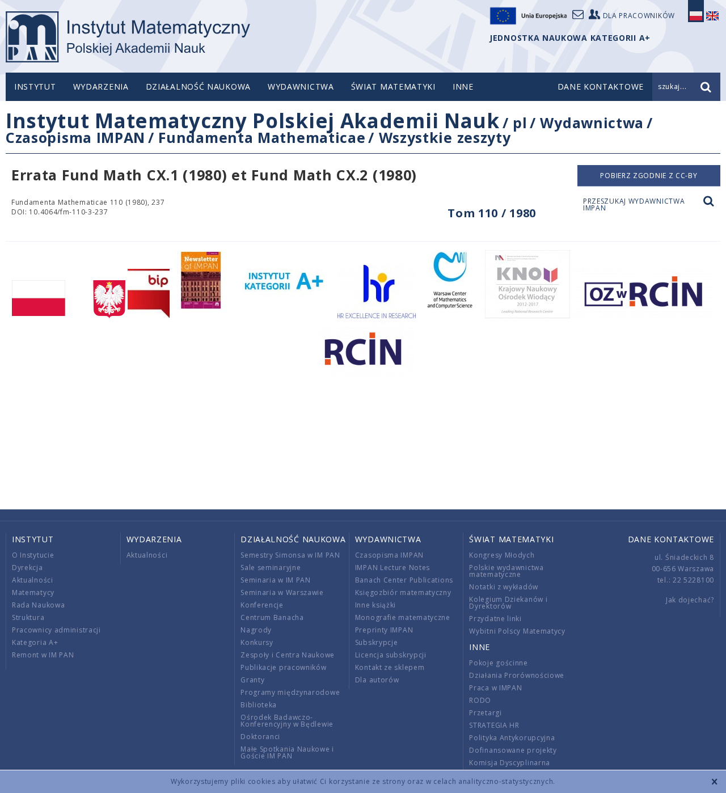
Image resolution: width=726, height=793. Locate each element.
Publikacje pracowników (283, 667)
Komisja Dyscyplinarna (509, 762)
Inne (463, 86)
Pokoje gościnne (498, 663)
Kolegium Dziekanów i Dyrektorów (508, 602)
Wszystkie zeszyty (445, 137)
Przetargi (485, 713)
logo (128, 36)
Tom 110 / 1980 (492, 213)
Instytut (35, 86)
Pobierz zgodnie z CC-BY (648, 175)
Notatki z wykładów (503, 587)
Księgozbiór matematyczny (403, 592)
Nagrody (256, 630)
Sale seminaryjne (270, 567)
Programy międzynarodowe (290, 692)
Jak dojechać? (690, 600)
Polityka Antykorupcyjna (512, 738)
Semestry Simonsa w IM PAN (290, 555)
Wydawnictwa (301, 86)
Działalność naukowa (198, 86)
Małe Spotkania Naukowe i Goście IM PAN (287, 752)
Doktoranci (260, 736)
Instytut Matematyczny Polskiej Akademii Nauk (253, 120)
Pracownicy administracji (56, 630)
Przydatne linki (495, 618)
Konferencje (262, 605)
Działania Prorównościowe (516, 675)
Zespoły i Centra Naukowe (287, 655)
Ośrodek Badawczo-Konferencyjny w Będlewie (287, 720)
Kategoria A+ (35, 642)
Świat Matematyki (393, 86)
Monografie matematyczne (402, 617)
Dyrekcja (27, 567)
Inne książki (375, 605)
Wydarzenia (101, 86)
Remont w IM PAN (43, 655)
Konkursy (256, 642)
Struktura (28, 617)
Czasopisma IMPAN (75, 137)
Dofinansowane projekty (512, 750)
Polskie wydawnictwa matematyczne (506, 571)
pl (520, 122)
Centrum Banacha (272, 617)
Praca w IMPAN (495, 688)
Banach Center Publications (404, 580)
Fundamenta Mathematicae (261, 137)
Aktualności (32, 580)
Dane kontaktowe (671, 539)
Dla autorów (377, 680)
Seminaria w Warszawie (282, 592)
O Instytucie (33, 555)
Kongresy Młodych (501, 555)
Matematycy (33, 592)
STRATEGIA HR (494, 725)
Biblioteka (258, 705)
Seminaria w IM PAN (275, 580)
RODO (480, 700)
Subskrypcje (376, 642)
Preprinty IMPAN (384, 630)
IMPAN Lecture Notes (392, 567)
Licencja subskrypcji (391, 655)
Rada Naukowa (38, 605)
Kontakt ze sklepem (390, 667)
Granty (252, 680)
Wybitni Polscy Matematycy (517, 631)
